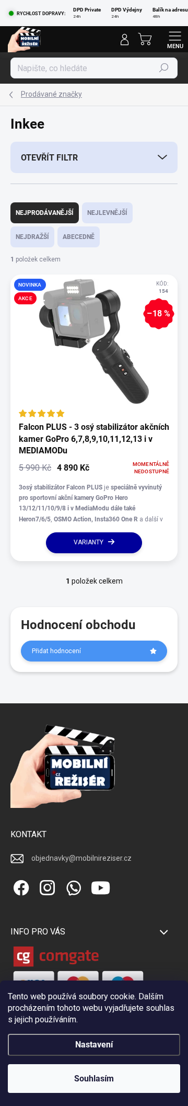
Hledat (164, 68)
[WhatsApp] (72, 886)
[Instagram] (46, 886)
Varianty (88, 542)
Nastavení (94, 1045)
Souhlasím (94, 1079)
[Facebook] (19, 886)
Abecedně (79, 237)
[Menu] (175, 39)
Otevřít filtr (49, 158)
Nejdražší (32, 237)
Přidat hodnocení (56, 651)
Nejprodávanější (45, 212)
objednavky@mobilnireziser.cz (81, 858)
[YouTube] (100, 886)
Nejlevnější (107, 212)
